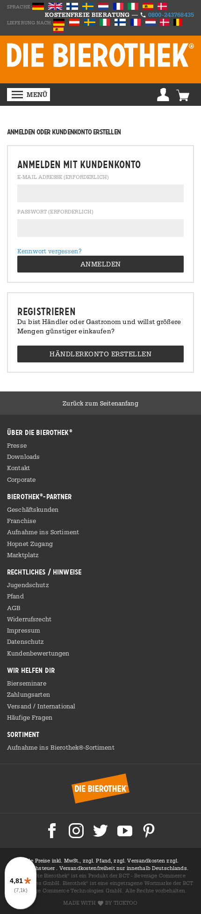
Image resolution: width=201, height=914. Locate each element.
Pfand (15, 596)
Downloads (23, 456)
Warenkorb (182, 94)
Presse (17, 445)
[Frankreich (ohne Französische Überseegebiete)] (136, 22)
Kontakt (18, 468)
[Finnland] (72, 6)
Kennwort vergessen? (49, 251)
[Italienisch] (134, 6)
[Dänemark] (163, 6)
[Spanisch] (149, 6)
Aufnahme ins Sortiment (43, 532)
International (56, 706)
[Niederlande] (151, 22)
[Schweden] (88, 6)
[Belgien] (178, 22)
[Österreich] (75, 22)
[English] (56, 6)
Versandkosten (146, 860)
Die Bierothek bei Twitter (100, 830)
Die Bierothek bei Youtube (125, 830)
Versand (20, 706)
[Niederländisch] (104, 6)
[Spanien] (59, 29)
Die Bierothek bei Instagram (76, 830)
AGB (14, 608)
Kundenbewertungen (38, 653)
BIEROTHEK (100, 54)
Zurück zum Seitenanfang (100, 403)
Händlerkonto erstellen (100, 354)
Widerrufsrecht (29, 619)
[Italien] (106, 22)
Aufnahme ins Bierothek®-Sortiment (61, 747)
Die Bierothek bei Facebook (52, 830)
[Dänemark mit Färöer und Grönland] (165, 22)
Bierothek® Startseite (100, 788)
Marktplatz (23, 555)
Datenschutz (25, 641)
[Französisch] (119, 6)
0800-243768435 (171, 14)
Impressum (23, 630)
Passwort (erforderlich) (55, 212)
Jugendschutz (28, 585)
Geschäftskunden (32, 509)
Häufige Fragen (29, 717)
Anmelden (163, 94)
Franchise (21, 520)
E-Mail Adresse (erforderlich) (63, 177)
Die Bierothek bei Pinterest (149, 830)
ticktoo (126, 902)
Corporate (21, 479)
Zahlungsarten (28, 694)
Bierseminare (26, 683)
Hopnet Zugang (30, 543)
